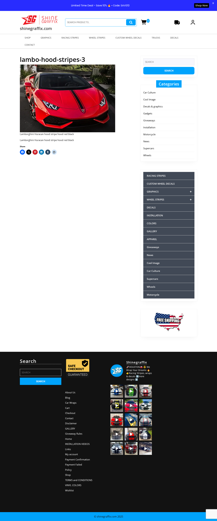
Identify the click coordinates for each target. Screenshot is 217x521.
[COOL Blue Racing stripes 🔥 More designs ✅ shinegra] (116, 391)
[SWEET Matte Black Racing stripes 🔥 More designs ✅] (116, 419)
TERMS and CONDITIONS (78, 480)
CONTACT (30, 44)
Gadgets (147, 113)
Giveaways (149, 120)
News (146, 141)
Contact (69, 418)
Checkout (70, 413)
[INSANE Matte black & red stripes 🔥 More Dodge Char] (131, 448)
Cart (67, 408)
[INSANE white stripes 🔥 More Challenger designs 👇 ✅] (145, 434)
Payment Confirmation (77, 459)
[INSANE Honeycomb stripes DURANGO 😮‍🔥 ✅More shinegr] (131, 405)
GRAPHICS (46, 37)
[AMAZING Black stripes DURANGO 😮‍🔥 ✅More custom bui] (116, 448)
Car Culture (149, 92)
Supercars (148, 148)
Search (131, 22)
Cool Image (149, 99)
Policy (68, 469)
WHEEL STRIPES (97, 37)
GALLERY (152, 231)
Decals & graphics (153, 106)
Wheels (147, 155)
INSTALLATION (155, 215)
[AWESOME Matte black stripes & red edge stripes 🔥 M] (145, 419)
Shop (68, 474)
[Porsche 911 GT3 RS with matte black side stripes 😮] (145, 448)
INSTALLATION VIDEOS (77, 444)
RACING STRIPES (70, 37)
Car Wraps (70, 402)
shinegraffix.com (36, 28)
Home (68, 438)
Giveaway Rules (73, 433)
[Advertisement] (176, 405)
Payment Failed (73, 464)
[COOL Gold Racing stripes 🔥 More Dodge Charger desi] (131, 419)
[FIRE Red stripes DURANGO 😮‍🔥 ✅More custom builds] (131, 434)
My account (71, 454)
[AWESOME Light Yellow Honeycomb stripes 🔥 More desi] (116, 405)
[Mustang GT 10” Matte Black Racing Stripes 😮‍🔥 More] (116, 434)
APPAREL (152, 239)
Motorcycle (149, 134)
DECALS (174, 37)
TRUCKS (156, 37)
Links (68, 449)
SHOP (28, 37)
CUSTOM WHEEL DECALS (128, 37)
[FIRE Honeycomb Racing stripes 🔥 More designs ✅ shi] (145, 391)
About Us (70, 392)
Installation (149, 127)
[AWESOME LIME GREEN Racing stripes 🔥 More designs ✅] (131, 391)
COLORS (151, 223)
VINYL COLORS (73, 485)
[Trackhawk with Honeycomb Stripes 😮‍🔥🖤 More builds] (145, 405)
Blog (67, 397)
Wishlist (69, 490)
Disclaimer (71, 423)
